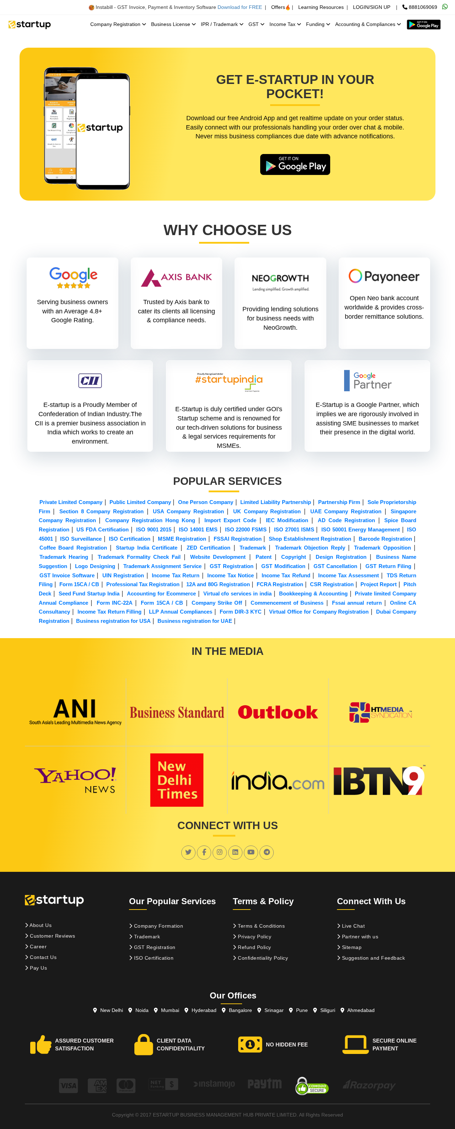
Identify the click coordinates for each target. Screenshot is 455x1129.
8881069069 (422, 7)
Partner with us (359, 936)
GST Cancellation (336, 566)
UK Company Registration (267, 511)
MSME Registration (182, 539)
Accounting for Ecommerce (161, 593)
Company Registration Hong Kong (150, 520)
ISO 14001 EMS (198, 529)
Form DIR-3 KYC (241, 612)
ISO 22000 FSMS (246, 529)
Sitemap (351, 947)
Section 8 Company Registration (101, 511)
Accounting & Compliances (366, 24)
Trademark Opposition (382, 548)
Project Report (378, 584)
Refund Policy (253, 947)
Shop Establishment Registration (310, 539)
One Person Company (205, 502)
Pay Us (37, 968)
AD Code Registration (346, 520)
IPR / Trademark (220, 24)
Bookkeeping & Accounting (313, 593)
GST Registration (231, 566)
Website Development (218, 557)
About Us (40, 925)
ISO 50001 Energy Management (360, 529)
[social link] (188, 852)
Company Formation (157, 926)
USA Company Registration (188, 511)
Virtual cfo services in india (237, 593)
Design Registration (341, 557)
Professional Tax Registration (143, 584)
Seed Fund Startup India (89, 593)
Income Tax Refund (286, 575)
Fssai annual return (357, 603)
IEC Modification (287, 520)
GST (254, 24)
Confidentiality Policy (262, 958)
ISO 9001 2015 (154, 529)
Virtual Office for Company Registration (319, 612)
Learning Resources (321, 7)
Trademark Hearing (63, 557)
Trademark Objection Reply (310, 548)
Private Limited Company (70, 502)
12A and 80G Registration (218, 584)
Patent (264, 557)
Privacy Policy (254, 936)
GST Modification (283, 566)
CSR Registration (331, 584)
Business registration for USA (113, 621)
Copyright (293, 557)
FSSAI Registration (238, 539)
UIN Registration (123, 575)
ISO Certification (129, 539)
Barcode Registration (385, 539)
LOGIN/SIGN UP (371, 7)
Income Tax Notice (230, 575)
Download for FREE (240, 7)
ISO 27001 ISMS (294, 529)
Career (37, 946)
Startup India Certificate (146, 548)
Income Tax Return (175, 575)
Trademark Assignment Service (162, 566)
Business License (171, 24)
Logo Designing (95, 566)
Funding (316, 24)
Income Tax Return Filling (109, 612)
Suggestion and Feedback (372, 958)
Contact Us (42, 957)
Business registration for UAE (194, 621)
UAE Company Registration (345, 511)
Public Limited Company (140, 502)
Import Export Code (230, 520)
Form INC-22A (115, 603)
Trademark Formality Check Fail (139, 557)
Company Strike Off (217, 603)
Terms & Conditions (260, 926)
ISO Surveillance (81, 539)
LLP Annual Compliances (180, 612)
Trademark (253, 548)
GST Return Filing (388, 566)
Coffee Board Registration (73, 548)
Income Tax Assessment (348, 575)
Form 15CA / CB (79, 584)
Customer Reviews (51, 936)
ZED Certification (208, 548)
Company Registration (116, 24)
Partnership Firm (339, 502)
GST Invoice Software (67, 575)
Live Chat (352, 926)
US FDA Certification (102, 529)
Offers (278, 7)
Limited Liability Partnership (275, 502)
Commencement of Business (287, 603)
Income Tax (283, 24)
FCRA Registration (280, 584)
